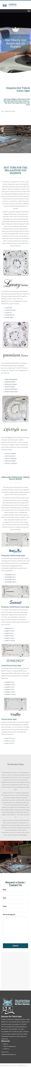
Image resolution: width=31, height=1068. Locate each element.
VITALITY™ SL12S (10, 738)
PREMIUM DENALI (10, 387)
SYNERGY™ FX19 (9, 689)
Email (4, 898)
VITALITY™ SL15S (10, 741)
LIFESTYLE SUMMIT (10, 461)
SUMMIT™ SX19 (9, 636)
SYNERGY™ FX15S (10, 684)
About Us (5, 1044)
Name (4, 889)
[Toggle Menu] (29, 11)
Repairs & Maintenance (9, 1046)
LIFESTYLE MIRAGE (10, 453)
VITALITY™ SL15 (9, 743)
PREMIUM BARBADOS (11, 379)
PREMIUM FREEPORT (11, 389)
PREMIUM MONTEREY (11, 391)
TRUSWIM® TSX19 (10, 579)
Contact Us (6, 1049)
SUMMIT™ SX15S (9, 631)
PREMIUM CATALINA (11, 384)
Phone (4, 906)
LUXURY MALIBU (9, 315)
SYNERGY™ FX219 (10, 692)
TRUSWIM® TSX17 (10, 577)
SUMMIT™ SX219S (10, 640)
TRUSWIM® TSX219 (10, 582)
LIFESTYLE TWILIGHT (11, 463)
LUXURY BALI (8, 307)
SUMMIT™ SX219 (9, 638)
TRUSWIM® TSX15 (10, 574)
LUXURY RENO (9, 317)
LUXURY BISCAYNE (10, 310)
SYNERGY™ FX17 (9, 687)
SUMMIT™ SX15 (9, 628)
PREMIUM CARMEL (10, 382)
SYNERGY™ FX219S (10, 694)
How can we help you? (9, 914)
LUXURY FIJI (8, 312)
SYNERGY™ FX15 (9, 682)
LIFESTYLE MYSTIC (10, 456)
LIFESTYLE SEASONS (10, 458)
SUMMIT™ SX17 (9, 633)
